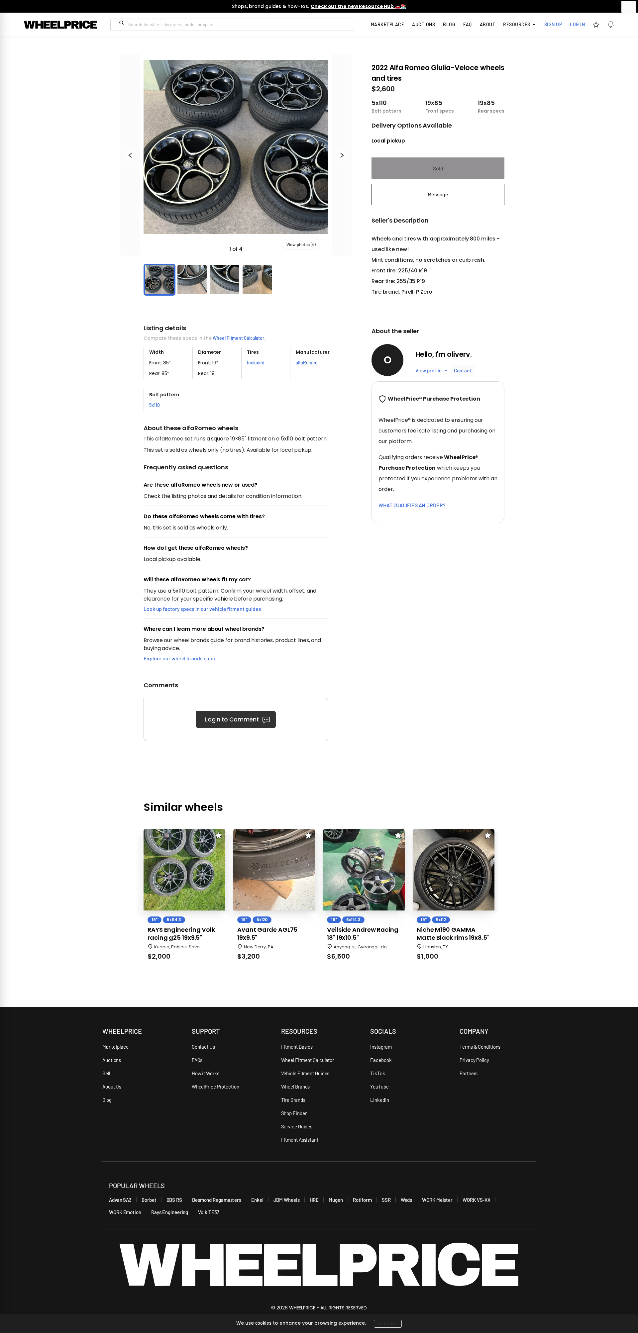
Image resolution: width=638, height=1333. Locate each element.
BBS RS (174, 1200)
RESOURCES (299, 1031)
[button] (236, 155)
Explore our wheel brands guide (180, 658)
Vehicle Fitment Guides (305, 1073)
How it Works (205, 1073)
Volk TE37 (208, 1212)
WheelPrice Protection (215, 1087)
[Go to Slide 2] (192, 280)
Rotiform (362, 1200)
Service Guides (297, 1126)
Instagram (380, 1047)
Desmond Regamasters (216, 1200)
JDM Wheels (286, 1200)
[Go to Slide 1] (159, 280)
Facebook (380, 1060)
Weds (406, 1200)
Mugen (336, 1200)
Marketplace (115, 1047)
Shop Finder (294, 1113)
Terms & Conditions (480, 1047)
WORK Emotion (125, 1212)
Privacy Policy (474, 1060)
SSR (386, 1200)
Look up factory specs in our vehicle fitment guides (202, 609)
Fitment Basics (297, 1047)
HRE (314, 1200)
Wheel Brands (295, 1087)
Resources (516, 24)
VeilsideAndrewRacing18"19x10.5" (362, 934)
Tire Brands (293, 1100)
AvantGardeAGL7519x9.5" (267, 934)
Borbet (149, 1200)
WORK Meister (437, 1200)
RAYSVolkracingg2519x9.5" (181, 934)
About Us (111, 1087)
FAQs (197, 1060)
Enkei (257, 1200)
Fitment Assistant (299, 1140)
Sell (106, 1073)
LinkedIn (379, 1100)
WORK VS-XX (476, 1200)
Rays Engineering (169, 1212)
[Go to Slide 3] (225, 280)
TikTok (377, 1073)
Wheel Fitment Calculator (238, 338)
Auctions (111, 1060)
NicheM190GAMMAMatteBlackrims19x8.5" (453, 934)
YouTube (379, 1087)
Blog (449, 24)
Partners (469, 1073)
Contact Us (203, 1047)
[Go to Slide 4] (257, 280)
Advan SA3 (120, 1200)
